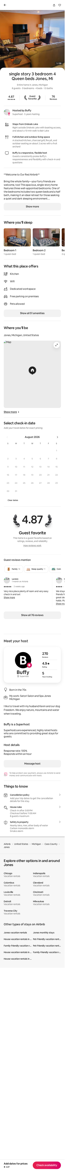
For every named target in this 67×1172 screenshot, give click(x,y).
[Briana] (59, 580)
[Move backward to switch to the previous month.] (7, 437)
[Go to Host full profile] (32, 665)
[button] (57, 450)
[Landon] (7, 580)
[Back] (5, 4)
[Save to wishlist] (59, 5)
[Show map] (32, 374)
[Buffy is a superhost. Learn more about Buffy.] (7, 112)
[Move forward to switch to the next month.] (57, 437)
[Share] (54, 5)
